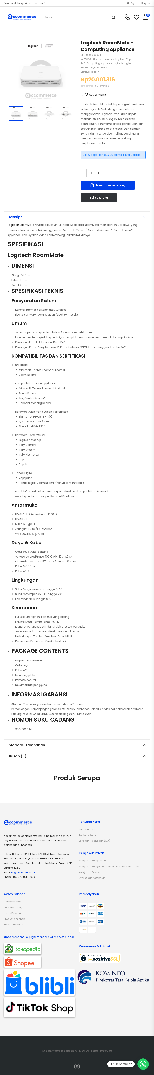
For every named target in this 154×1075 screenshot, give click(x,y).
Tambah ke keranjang (111, 185)
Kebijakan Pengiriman (92, 860)
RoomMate (100, 67)
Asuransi (109, 59)
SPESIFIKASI (25, 244)
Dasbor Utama (13, 901)
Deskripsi (15, 217)
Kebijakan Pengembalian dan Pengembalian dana (110, 866)
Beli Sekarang (99, 197)
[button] (143, 1064)
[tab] (77, 217)
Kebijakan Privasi (89, 872)
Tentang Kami (87, 835)
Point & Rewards (14, 924)
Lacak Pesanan (13, 913)
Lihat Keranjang (13, 907)
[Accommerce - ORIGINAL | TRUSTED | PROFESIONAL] (22, 17)
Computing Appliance (99, 63)
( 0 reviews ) (102, 86)
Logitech (120, 59)
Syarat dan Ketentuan (92, 878)
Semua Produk (88, 829)
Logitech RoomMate (21, 225)
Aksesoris (98, 59)
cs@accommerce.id (23, 872)
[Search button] (114, 17)
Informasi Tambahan (26, 745)
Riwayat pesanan (14, 919)
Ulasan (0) (17, 756)
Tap (128, 59)
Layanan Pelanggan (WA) (94, 841)
